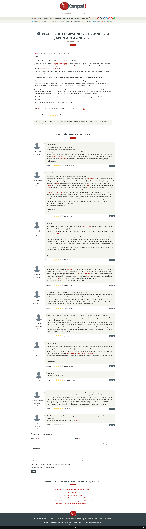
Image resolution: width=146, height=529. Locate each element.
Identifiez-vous (43, 444)
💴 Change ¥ (42, 21)
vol (49, 187)
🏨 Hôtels (54, 21)
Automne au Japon (81, 109)
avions (89, 185)
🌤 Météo (110, 21)
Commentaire (36, 448)
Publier (33, 471)
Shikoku (69, 269)
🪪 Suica (67, 21)
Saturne (40, 109)
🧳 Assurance (96, 21)
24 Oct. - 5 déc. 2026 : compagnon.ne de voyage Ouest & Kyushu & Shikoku (73, 501)
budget (49, 185)
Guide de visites (48, 18)
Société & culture (60, 18)
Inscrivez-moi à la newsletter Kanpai (43, 468)
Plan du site (107, 519)
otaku (53, 156)
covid (111, 301)
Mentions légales (81, 519)
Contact (90, 519)
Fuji (61, 192)
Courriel (77, 439)
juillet (57, 233)
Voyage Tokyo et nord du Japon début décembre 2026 (73, 504)
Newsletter (70, 519)
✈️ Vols (49, 21)
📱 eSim (89, 21)
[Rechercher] (85, 13)
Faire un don (60, 519)
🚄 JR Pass (61, 21)
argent (96, 66)
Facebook (63, 159)
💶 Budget (35, 21)
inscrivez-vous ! (54, 444)
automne (60, 156)
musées (77, 274)
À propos (51, 519)
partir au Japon (44, 68)
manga (100, 89)
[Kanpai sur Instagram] (109, 18)
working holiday (86, 227)
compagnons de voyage (60, 64)
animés (95, 89)
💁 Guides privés (75, 21)
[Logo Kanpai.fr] (73, 6)
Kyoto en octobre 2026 (73, 492)
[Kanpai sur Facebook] (104, 18)
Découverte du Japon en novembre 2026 (73, 498)
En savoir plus (87, 527)
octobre (98, 152)
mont (57, 192)
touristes (59, 278)
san (88, 276)
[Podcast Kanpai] (114, 18)
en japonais (71, 66)
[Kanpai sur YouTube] (112, 18)
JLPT (50, 233)
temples (51, 192)
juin (67, 402)
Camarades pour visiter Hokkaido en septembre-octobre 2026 (73, 489)
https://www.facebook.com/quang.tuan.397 (79, 353)
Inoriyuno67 (36, 180)
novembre (91, 179)
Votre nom (35, 439)
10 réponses (73, 42)
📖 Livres (103, 21)
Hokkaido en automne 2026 (73, 495)
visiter (83, 74)
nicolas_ (36, 231)
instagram (78, 420)
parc (53, 190)
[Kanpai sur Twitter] (107, 18)
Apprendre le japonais (73, 18)
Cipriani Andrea (36, 400)
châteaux (87, 274)
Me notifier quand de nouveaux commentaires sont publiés (51, 464)
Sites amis (98, 519)
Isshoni (36, 24)
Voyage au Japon (36, 18)
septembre (54, 68)
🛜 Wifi (84, 21)
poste (57, 183)
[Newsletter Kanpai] (101, 18)
